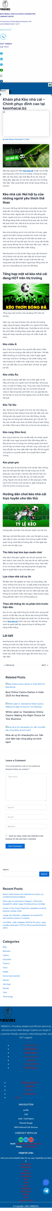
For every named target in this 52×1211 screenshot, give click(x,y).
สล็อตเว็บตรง (31, 1049)
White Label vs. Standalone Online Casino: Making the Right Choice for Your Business (25, 715)
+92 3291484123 (29, 1147)
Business (6, 951)
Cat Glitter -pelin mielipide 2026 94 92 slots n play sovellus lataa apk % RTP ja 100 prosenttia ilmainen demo (24, 925)
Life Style (6, 984)
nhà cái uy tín (31, 1056)
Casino (6, 955)
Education (7, 959)
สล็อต (26, 1170)
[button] (50, 85)
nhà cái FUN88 (31, 1064)
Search (3, 90)
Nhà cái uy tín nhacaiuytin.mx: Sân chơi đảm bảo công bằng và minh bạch (24, 738)
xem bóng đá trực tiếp (33, 1097)
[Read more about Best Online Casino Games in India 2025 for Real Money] (26, 685)
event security (31, 1045)
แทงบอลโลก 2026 (26, 1200)
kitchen (6, 980)
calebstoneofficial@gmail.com (29, 1144)
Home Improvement (11, 976)
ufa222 (29, 1090)
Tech (5, 992)
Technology (8, 996)
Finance (6, 963)
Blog (5, 947)
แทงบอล (31, 1060)
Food (5, 967)
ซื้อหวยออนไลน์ (29, 1082)
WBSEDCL (34, 1206)
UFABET (26, 1194)
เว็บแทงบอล (29, 1094)
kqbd (17, 1097)
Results (6, 988)
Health (5, 972)
